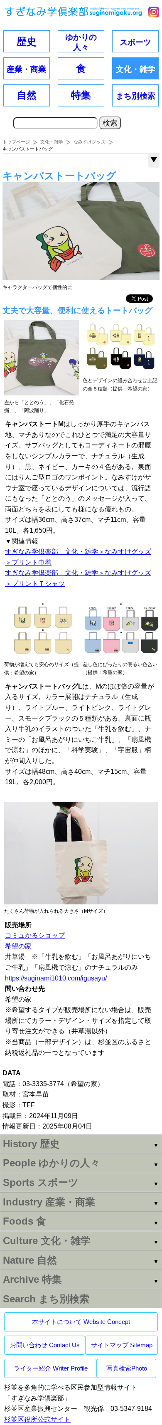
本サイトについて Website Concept (81, 1321)
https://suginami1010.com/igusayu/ (56, 978)
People (51, 1162)
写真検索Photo (126, 1368)
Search (46, 1298)
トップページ (16, 141)
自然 (27, 95)
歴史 (27, 41)
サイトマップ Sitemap (121, 1344)
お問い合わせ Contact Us (45, 1344)
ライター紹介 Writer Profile (51, 1368)
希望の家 (18, 946)
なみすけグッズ (90, 141)
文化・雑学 (51, 141)
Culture (47, 1240)
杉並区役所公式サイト (37, 1419)
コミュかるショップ (35, 935)
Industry (49, 1202)
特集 (81, 95)
